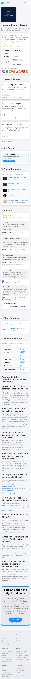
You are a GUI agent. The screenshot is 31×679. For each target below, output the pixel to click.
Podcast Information (21, 638)
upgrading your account (18, 449)
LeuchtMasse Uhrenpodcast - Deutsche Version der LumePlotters (17, 189)
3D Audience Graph (21, 651)
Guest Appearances (7, 651)
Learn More (15, 620)
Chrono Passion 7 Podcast (16, 178)
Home (3, 634)
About (3, 638)
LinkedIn (18, 672)
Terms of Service (20, 670)
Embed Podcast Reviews (22, 659)
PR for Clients (5, 653)
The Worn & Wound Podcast (17, 200)
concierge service (7, 531)
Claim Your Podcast (7, 640)
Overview (18, 634)
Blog (3, 668)
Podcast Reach (20, 653)
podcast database (7, 510)
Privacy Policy (19, 668)
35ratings (16, 46)
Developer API (5, 644)
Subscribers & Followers (22, 655)
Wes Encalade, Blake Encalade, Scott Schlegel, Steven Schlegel (15, 29)
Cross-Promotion (6, 657)
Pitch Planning (19, 640)
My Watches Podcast (15, 183)
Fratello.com (11, 195)
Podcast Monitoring (7, 661)
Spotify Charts (5, 676)
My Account (5, 642)
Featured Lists (5, 672)
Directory (4, 670)
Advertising (5, 655)
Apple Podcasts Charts (7, 674)
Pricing (3, 636)
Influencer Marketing (7, 659)
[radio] (3, 46)
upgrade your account (12, 426)
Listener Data (19, 636)
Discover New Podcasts (22, 657)
